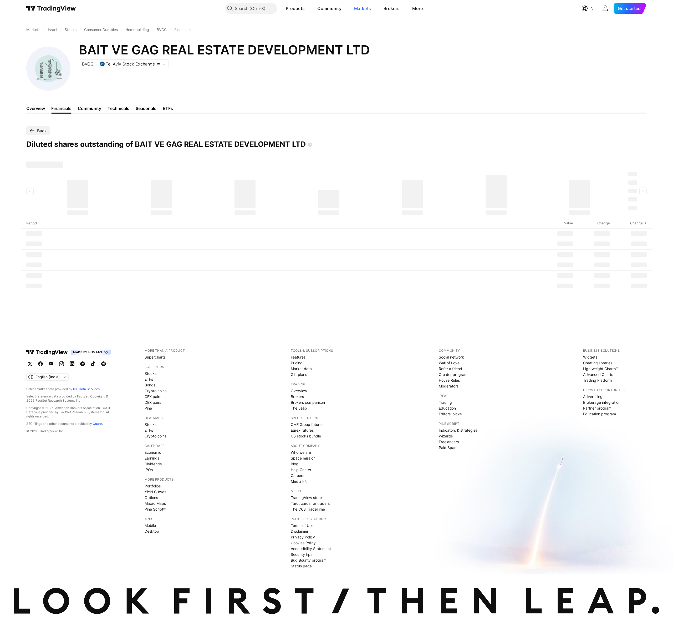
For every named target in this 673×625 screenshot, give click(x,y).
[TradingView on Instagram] (61, 363)
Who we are (301, 452)
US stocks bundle (306, 436)
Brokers (392, 8)
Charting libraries (597, 363)
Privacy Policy (303, 537)
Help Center (301, 469)
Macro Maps (155, 503)
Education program (599, 414)
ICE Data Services (86, 389)
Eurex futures (302, 430)
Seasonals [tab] (146, 108)
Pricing (297, 363)
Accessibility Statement (311, 548)
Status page (301, 566)
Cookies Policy (303, 543)
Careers (297, 475)
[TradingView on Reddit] (103, 363)
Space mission (303, 458)
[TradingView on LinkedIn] (72, 363)
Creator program (453, 374)
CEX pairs (153, 396)
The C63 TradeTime (308, 509)
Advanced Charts (598, 374)
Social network (451, 357)
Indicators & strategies (458, 430)
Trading (445, 402)
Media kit (299, 481)
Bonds (150, 385)
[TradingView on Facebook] (40, 363)
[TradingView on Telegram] (82, 363)
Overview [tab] (35, 108)
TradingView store (306, 497)
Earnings (152, 458)
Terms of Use (302, 525)
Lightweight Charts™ (600, 368)
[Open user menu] (605, 8)
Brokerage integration (601, 402)
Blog (294, 464)
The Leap (299, 408)
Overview (299, 391)
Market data (301, 368)
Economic (153, 452)
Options (151, 497)
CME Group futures (307, 424)
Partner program (597, 408)
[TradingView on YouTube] (51, 363)
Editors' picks (450, 414)
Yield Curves (155, 492)
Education (447, 408)
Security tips (301, 554)
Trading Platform (597, 380)
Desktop (152, 531)
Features (298, 357)
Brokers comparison (308, 402)
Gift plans (299, 374)
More (417, 8)
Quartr (97, 424)
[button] (308, 8)
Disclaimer (299, 531)
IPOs (149, 469)
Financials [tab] (61, 108)
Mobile (150, 525)
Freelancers (449, 442)
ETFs (149, 379)
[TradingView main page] (51, 8)
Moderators (448, 386)
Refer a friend (450, 368)
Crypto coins (155, 391)
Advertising (593, 396)
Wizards (446, 436)
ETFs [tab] (168, 108)
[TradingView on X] (30, 363)
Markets (362, 8)
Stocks (150, 373)
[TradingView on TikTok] (93, 363)
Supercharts (155, 357)
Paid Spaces (449, 447)
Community (329, 8)
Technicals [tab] (118, 108)
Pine (148, 408)
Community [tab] (89, 108)
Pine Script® (155, 509)
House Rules (449, 380)
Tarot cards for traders (310, 503)
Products (295, 8)
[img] (158, 64)
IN (591, 8)
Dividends (153, 464)
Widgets (590, 357)
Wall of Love (449, 363)
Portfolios (153, 486)
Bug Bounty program (309, 560)
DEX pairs (153, 402)
